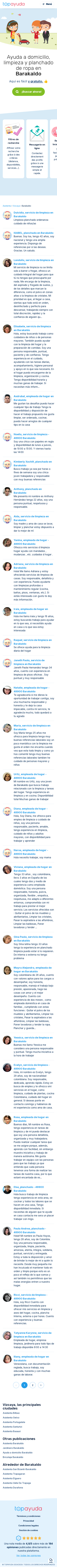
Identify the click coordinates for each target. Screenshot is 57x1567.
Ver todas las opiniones (28, 1555)
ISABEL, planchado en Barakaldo (33, 232)
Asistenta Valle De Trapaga (17, 1483)
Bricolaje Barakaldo (13, 1457)
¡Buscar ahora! (32, 91)
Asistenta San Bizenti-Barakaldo (19, 1469)
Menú (49, 4)
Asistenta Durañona (13, 1487)
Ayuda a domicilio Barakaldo (18, 1452)
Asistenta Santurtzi (12, 1426)
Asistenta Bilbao (11, 1413)
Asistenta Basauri (12, 1431)
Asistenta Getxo (11, 1417)
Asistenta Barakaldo (13, 1443)
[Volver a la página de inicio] (14, 4)
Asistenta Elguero (12, 1478)
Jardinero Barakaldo (13, 1448)
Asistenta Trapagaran (14, 1473)
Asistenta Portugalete (14, 1422)
